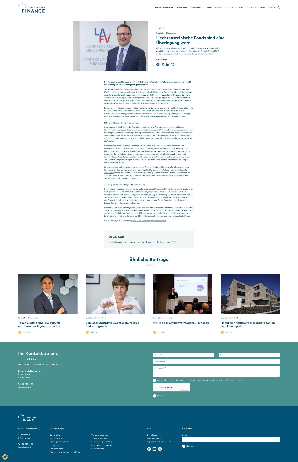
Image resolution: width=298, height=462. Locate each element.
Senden (160, 396)
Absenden (190, 446)
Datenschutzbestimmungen (177, 380)
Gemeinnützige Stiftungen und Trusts (65, 452)
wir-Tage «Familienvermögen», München (181, 323)
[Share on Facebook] (157, 64)
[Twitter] (160, 449)
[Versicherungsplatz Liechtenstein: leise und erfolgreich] (115, 294)
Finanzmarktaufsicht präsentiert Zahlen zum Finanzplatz (248, 324)
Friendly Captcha (184, 390)
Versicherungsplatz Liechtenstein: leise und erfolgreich (112, 324)
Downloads (152, 435)
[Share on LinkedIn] (167, 64)
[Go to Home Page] (31, 7)
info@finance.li (24, 387)
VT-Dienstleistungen (99, 438)
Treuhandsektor (56, 438)
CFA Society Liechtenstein (102, 445)
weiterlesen (26, 332)
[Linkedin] (149, 449)
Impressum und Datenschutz (159, 442)
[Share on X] (162, 64)
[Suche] (279, 7)
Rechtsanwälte (97, 449)
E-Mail (184, 435)
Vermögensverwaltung (59, 442)
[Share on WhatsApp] (172, 64)
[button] (5, 457)
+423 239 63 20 (26, 384)
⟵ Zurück (160, 28)
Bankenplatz (55, 435)
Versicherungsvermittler (101, 442)
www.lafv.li (109, 173)
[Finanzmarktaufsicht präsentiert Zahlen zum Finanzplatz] (250, 294)
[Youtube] (154, 449)
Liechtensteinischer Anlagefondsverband (148, 221)
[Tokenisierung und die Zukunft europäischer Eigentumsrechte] (48, 294)
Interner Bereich (154, 438)
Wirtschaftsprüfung (99, 435)
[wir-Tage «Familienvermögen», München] (182, 294)
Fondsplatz (54, 445)
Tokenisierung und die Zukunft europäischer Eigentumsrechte (39, 324)
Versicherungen (56, 449)
